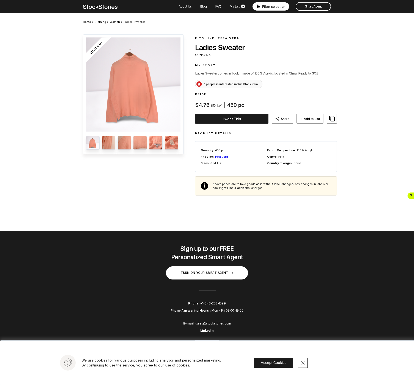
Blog (203, 6)
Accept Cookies (273, 362)
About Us (185, 6)
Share (285, 119)
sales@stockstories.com (213, 323)
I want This (232, 119)
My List (237, 6)
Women (115, 21)
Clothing (100, 21)
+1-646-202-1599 (213, 303)
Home (87, 21)
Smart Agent (313, 6)
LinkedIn (207, 330)
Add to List (310, 119)
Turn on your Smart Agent (204, 273)
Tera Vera (229, 38)
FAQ (218, 6)
